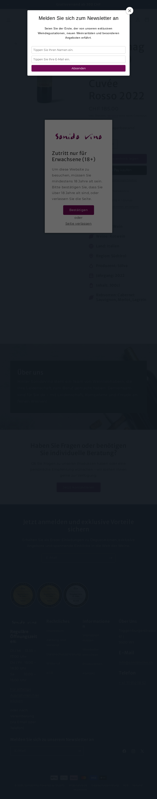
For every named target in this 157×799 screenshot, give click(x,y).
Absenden (79, 68)
